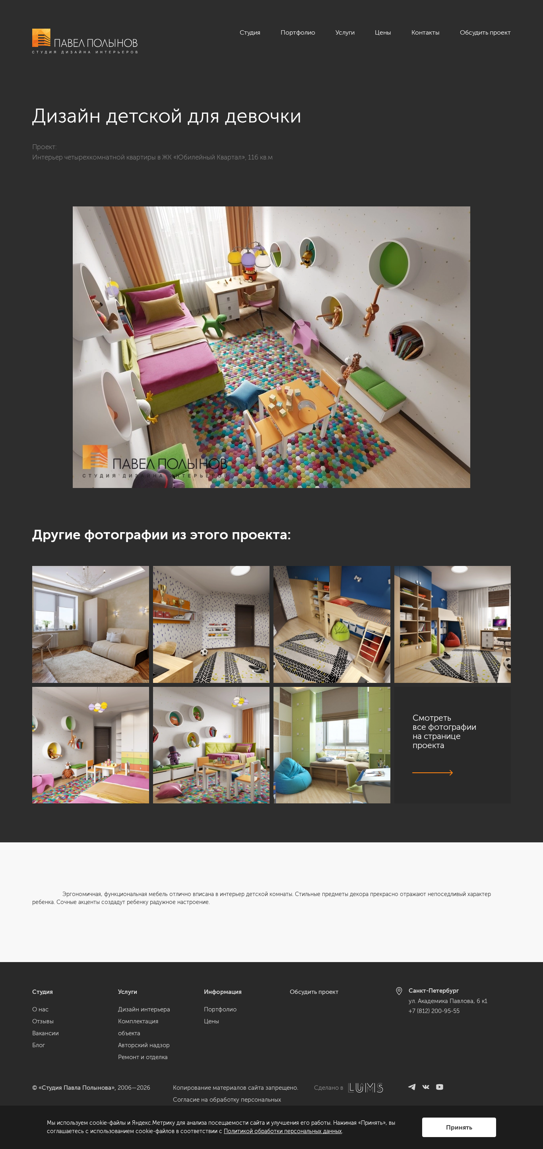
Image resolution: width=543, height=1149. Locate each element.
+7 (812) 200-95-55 (434, 1011)
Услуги (345, 32)
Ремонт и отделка (143, 1057)
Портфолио (298, 32)
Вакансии (45, 1033)
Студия (250, 32)
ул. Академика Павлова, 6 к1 (448, 1001)
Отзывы (43, 1021)
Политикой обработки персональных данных (283, 1131)
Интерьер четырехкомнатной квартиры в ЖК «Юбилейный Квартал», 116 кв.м (152, 157)
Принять (459, 1127)
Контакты (425, 32)
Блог (38, 1045)
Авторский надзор (144, 1045)
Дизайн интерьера (144, 1009)
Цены (383, 32)
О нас (40, 1009)
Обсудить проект (485, 32)
